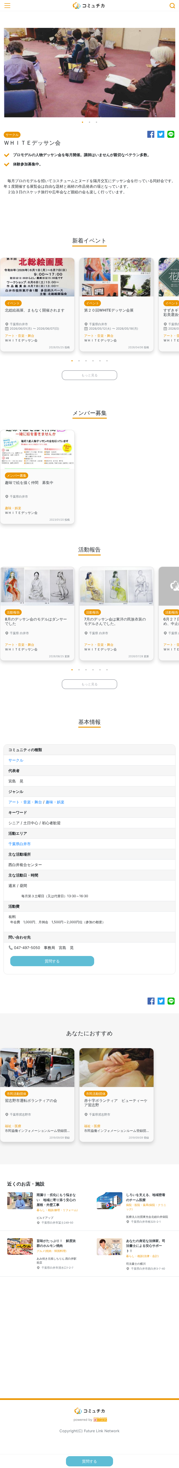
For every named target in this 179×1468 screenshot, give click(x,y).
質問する (52, 961)
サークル (15, 760)
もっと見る (89, 375)
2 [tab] (89, 122)
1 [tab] (82, 122)
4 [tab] (93, 360)
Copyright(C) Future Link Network (89, 1431)
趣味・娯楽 (55, 802)
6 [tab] (107, 360)
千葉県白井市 (19, 843)
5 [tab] (100, 360)
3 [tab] (96, 122)
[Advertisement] (89, 1344)
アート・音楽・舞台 (25, 802)
